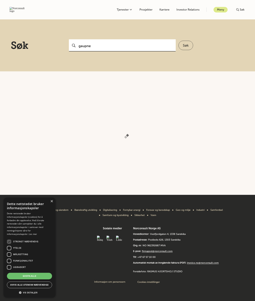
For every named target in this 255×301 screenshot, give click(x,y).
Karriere (164, 9)
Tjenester (123, 9)
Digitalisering (110, 210)
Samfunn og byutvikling (116, 215)
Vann (153, 215)
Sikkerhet (139, 215)
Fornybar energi (131, 210)
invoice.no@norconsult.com (203, 262)
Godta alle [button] (29, 276)
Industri (200, 210)
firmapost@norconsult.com (157, 251)
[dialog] (29, 248)
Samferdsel (216, 210)
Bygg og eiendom (59, 210)
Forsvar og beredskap (158, 210)
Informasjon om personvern (109, 282)
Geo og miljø (183, 210)
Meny (220, 9)
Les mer (33, 234)
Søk (186, 45)
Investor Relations (187, 9)
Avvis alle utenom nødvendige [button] (29, 284)
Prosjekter (145, 9)
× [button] (51, 201)
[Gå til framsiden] (19, 9)
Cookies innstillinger (148, 282)
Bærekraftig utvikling (85, 210)
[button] (29, 292)
